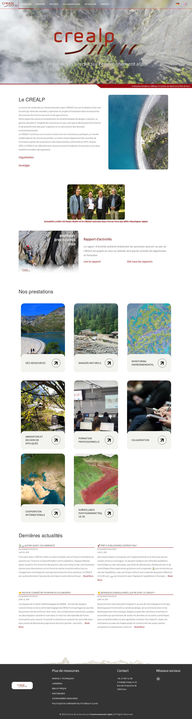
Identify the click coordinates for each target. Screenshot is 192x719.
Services (40, 4)
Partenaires (58, 693)
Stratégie (24, 165)
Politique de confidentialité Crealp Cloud (75, 703)
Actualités (90, 4)
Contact (105, 4)
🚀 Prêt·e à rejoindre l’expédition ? (117, 545)
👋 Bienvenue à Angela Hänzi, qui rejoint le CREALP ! (126, 592)
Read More (88, 576)
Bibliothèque (59, 688)
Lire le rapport (92, 261)
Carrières (57, 683)
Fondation (26, 4)
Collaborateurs (71, 4)
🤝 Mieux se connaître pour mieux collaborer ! (45, 592)
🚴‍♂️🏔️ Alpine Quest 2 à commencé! (37, 545)
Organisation (26, 157)
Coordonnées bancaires (65, 698)
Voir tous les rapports (139, 261)
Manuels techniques (63, 678)
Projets (53, 4)
